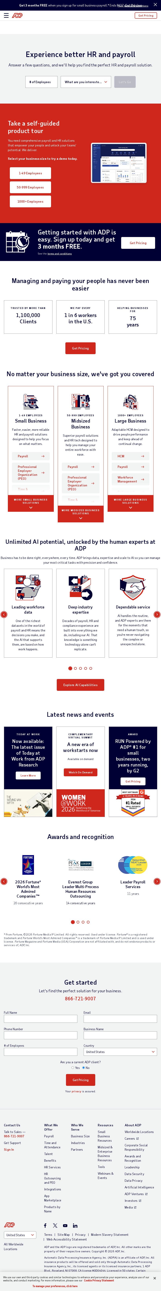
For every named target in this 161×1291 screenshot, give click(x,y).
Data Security (134, 1174)
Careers (130, 1138)
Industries (78, 1143)
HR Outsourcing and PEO (52, 1178)
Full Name (10, 1012)
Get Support (12, 1143)
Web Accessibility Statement (67, 1239)
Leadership (132, 1167)
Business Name (94, 1029)
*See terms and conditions (133, 5)
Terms (48, 1234)
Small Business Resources (105, 1136)
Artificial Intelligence (139, 1187)
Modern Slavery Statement (110, 1234)
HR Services (52, 1167)
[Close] (154, 1278)
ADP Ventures (134, 1194)
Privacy (80, 1234)
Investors (131, 1200)
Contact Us (12, 1125)
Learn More (28, 775)
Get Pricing (145, 15)
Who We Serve (77, 1127)
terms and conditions (60, 253)
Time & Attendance (27, 491)
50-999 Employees (30, 187)
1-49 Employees (30, 173)
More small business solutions (31, 501)
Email (87, 1012)
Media (129, 1207)
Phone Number (13, 1029)
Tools (101, 1167)
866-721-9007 (80, 998)
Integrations (52, 1189)
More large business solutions (130, 501)
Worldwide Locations (139, 1132)
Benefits (50, 1160)
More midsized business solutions (81, 512)
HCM (121, 456)
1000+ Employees (30, 201)
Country (89, 1045)
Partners (77, 1149)
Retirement (126, 492)
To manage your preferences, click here (55, 1286)
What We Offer (51, 1127)
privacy (76, 1091)
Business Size (80, 1136)
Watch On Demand (80, 772)
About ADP (133, 1125)
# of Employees (14, 1045)
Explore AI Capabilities (80, 685)
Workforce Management (127, 479)
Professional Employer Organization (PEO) (28, 472)
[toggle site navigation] (6, 16)
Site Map (64, 1234)
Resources (105, 1125)
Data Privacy (134, 1180)
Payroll (29, 456)
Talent (48, 1154)
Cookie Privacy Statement (99, 1280)
